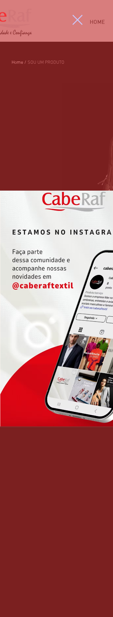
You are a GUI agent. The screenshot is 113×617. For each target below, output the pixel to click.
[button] (77, 19)
